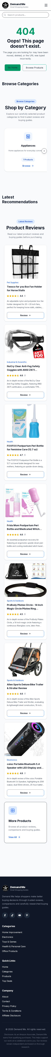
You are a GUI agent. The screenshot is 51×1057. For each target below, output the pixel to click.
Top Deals (7, 981)
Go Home (12, 67)
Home (5, 967)
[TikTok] (12, 915)
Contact (6, 1001)
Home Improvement (12, 932)
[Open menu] (46, 5)
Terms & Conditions (11, 1010)
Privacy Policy (9, 1006)
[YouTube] (19, 915)
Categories (7, 971)
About (5, 996)
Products (6, 976)
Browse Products (34, 67)
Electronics (7, 937)
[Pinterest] (27, 915)
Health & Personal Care (14, 946)
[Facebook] (5, 915)
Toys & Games (9, 941)
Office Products (10, 951)
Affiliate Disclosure (11, 1015)
